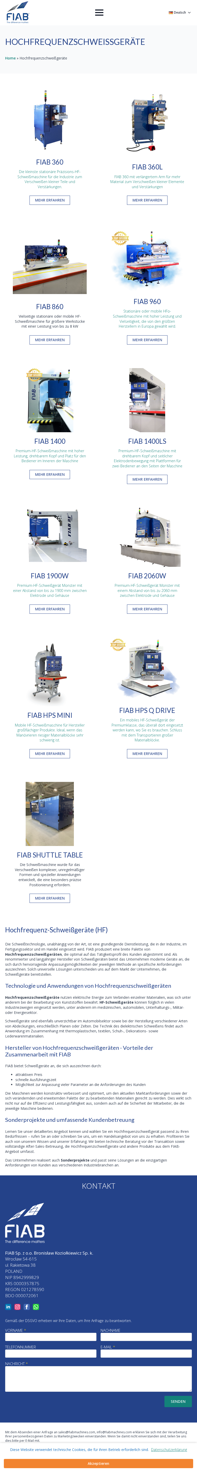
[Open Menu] (99, 12)
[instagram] (17, 1307)
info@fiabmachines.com (114, 1432)
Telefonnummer (20, 1347)
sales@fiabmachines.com (76, 1432)
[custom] (36, 1307)
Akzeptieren (98, 1463)
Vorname (15, 1330)
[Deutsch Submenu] (189, 12)
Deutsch (180, 12)
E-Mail (108, 1347)
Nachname (110, 1330)
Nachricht (16, 1364)
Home (10, 58)
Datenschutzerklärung (169, 1449)
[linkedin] (8, 1307)
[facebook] (27, 1307)
